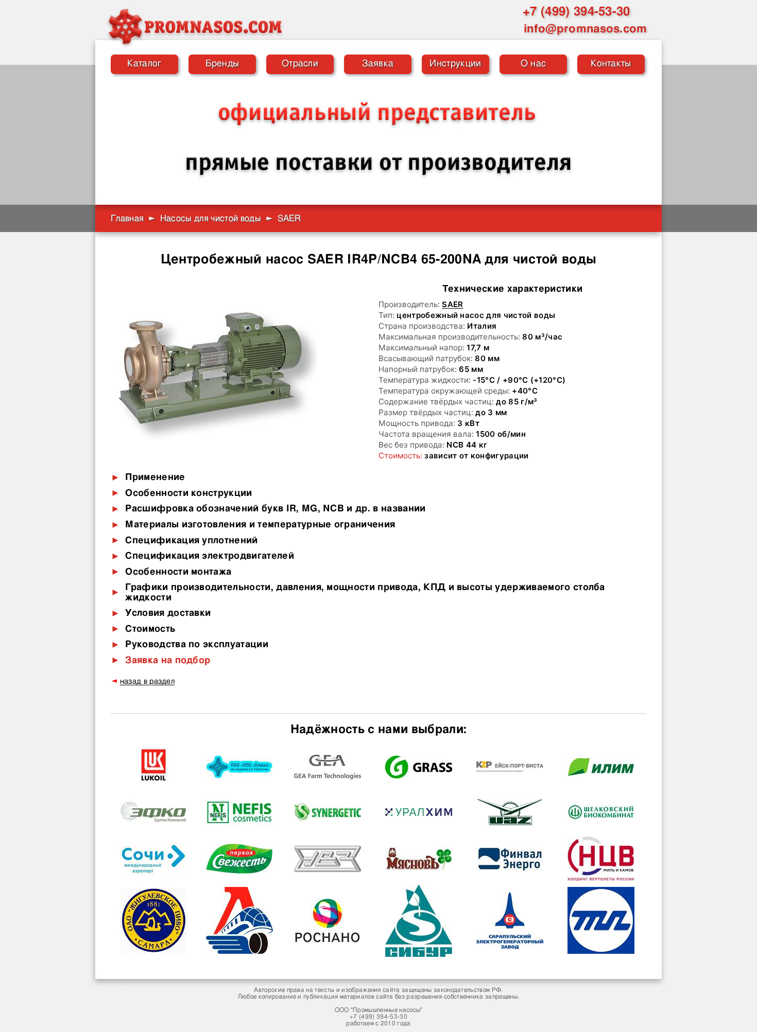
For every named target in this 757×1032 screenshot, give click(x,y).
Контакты (611, 63)
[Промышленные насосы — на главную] (195, 26)
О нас (533, 63)
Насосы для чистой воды (210, 218)
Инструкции (455, 63)
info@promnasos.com (585, 28)
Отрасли (300, 63)
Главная (127, 218)
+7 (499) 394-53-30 (576, 12)
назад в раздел (147, 681)
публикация (320, 996)
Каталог (144, 63)
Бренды (222, 63)
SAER (452, 304)
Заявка (378, 63)
